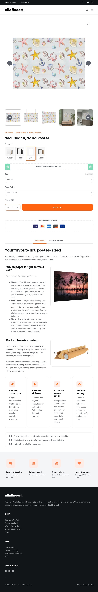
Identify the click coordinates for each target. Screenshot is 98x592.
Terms (85, 585)
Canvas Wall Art (12, 520)
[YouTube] (92, 2)
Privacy (79, 585)
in (87, 174)
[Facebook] (83, 2)
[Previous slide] (54, 352)
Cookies (90, 585)
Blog (7, 532)
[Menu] (92, 10)
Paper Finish (9, 187)
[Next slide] (87, 352)
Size (6, 174)
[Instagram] (88, 2)
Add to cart (57, 207)
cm (91, 174)
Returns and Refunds (14, 553)
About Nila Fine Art (13, 529)
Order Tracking (24, 2)
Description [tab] (39, 241)
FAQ (6, 556)
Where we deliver (10, 2)
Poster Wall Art (11, 523)
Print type (9, 144)
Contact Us (10, 547)
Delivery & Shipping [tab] (56, 241)
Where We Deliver (13, 526)
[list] (71, 352)
